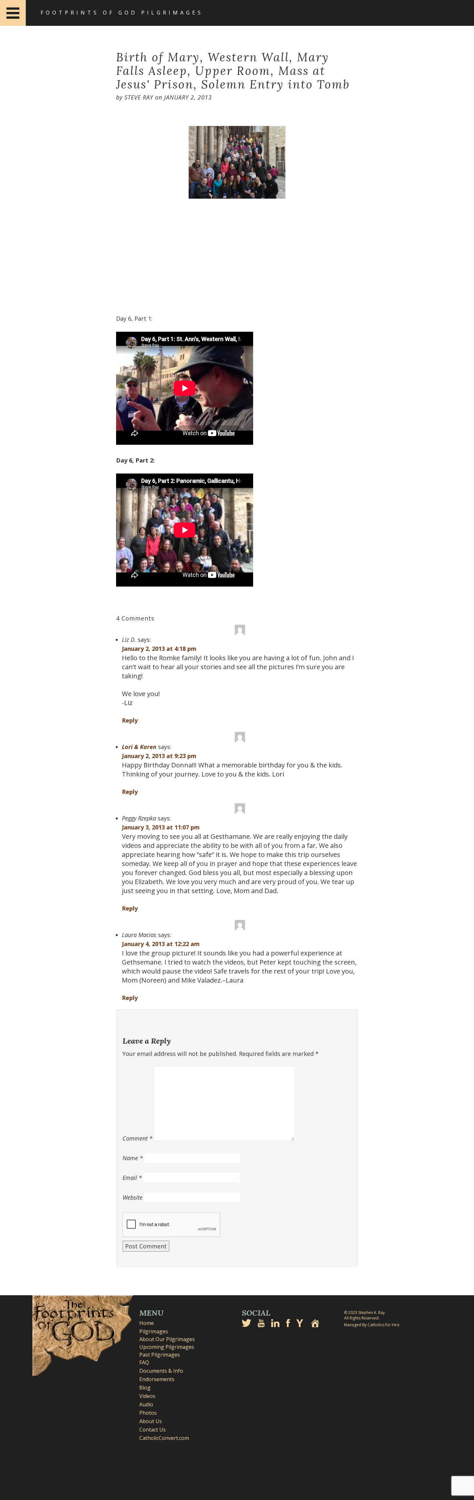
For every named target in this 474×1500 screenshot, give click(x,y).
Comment (138, 1138)
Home (146, 1323)
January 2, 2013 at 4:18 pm (159, 648)
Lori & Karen (139, 747)
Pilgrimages (153, 1331)
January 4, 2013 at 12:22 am (161, 944)
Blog (145, 1387)
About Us (150, 1421)
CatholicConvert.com (164, 1438)
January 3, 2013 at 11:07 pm (161, 827)
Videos (147, 1396)
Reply (130, 720)
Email (132, 1178)
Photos (148, 1412)
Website (133, 1197)
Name (133, 1158)
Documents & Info (161, 1370)
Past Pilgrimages (159, 1354)
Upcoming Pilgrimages (166, 1346)
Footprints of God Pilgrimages (122, 12)
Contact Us (152, 1429)
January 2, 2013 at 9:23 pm (159, 756)
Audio (146, 1404)
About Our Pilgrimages (167, 1339)
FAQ (144, 1362)
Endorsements (156, 1379)
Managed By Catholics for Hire (372, 1325)
